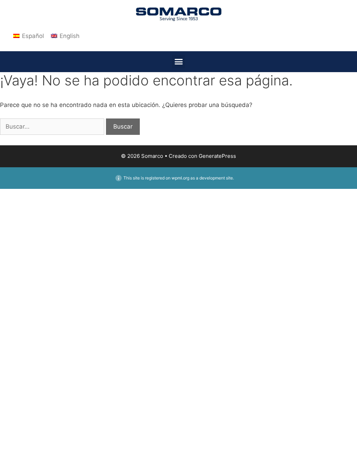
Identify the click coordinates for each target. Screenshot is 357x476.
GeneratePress (217, 156)
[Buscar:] (53, 126)
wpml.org (180, 178)
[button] (178, 61)
